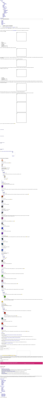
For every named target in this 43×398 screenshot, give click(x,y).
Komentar (1, 355)
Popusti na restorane (4, 395)
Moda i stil (4, 15)
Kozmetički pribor (3, 391)
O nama (2, 24)
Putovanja (5, 8)
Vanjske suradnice (6, 12)
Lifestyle (4, 7)
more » (16, 355)
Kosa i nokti (3, 382)
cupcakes (5, 151)
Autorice (5, 9)
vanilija (12, 151)
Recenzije (4, 5)
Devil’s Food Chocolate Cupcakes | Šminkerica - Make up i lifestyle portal (12, 340)
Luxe (4, 4)
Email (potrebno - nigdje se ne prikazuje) (4, 348)
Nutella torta (5, 373)
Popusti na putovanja (4, 394)
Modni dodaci (3, 389)
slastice (8, 151)
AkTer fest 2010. (3, 372)
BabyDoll (4, 172)
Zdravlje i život (4, 16)
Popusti (1, 392)
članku (13, 30)
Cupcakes (15, 30)
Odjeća (2, 388)
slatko (10, 151)
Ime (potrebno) (1, 347)
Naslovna (4, 13)
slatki (9, 151)
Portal (2, 1)
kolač (6, 151)
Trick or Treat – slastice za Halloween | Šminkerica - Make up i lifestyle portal (12, 337)
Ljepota (3, 2)
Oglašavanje (3, 384)
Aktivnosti (5, 11)
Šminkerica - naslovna (4, 380)
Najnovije (2, 387)
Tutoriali (3, 14)
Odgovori (2, 185)
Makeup (5, 3)
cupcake (3, 151)
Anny (2, 166)
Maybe (2, 202)
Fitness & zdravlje (4, 6)
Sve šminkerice (5, 10)
